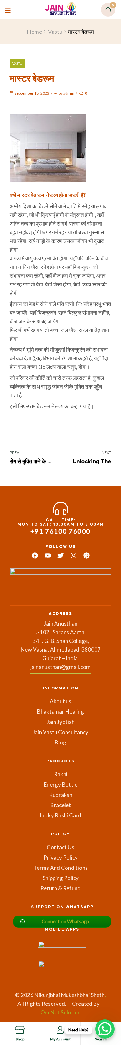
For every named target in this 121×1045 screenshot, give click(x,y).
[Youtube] (48, 555)
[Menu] (12, 9)
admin (68, 93)
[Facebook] (35, 555)
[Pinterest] (86, 555)
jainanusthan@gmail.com (60, 666)
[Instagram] (73, 555)
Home (34, 31)
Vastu (55, 31)
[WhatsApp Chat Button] (105, 1029)
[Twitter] (60, 555)
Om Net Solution (60, 1012)
